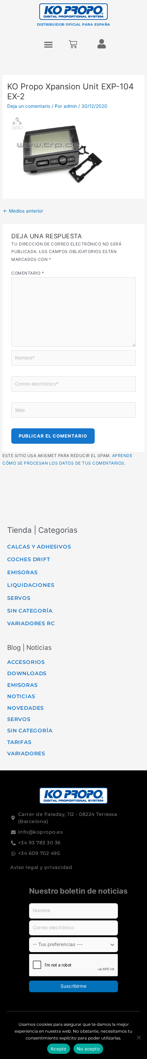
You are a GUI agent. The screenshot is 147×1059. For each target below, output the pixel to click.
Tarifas (19, 742)
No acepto (88, 1048)
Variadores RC (31, 623)
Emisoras (22, 572)
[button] (49, 44)
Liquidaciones (30, 585)
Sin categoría (29, 610)
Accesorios (26, 662)
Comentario (27, 273)
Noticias (21, 696)
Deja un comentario (28, 106)
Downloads (26, 673)
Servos (18, 598)
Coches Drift (28, 559)
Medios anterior (23, 211)
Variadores (26, 753)
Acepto (59, 1048)
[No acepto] (138, 1037)
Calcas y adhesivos (39, 546)
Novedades (25, 708)
